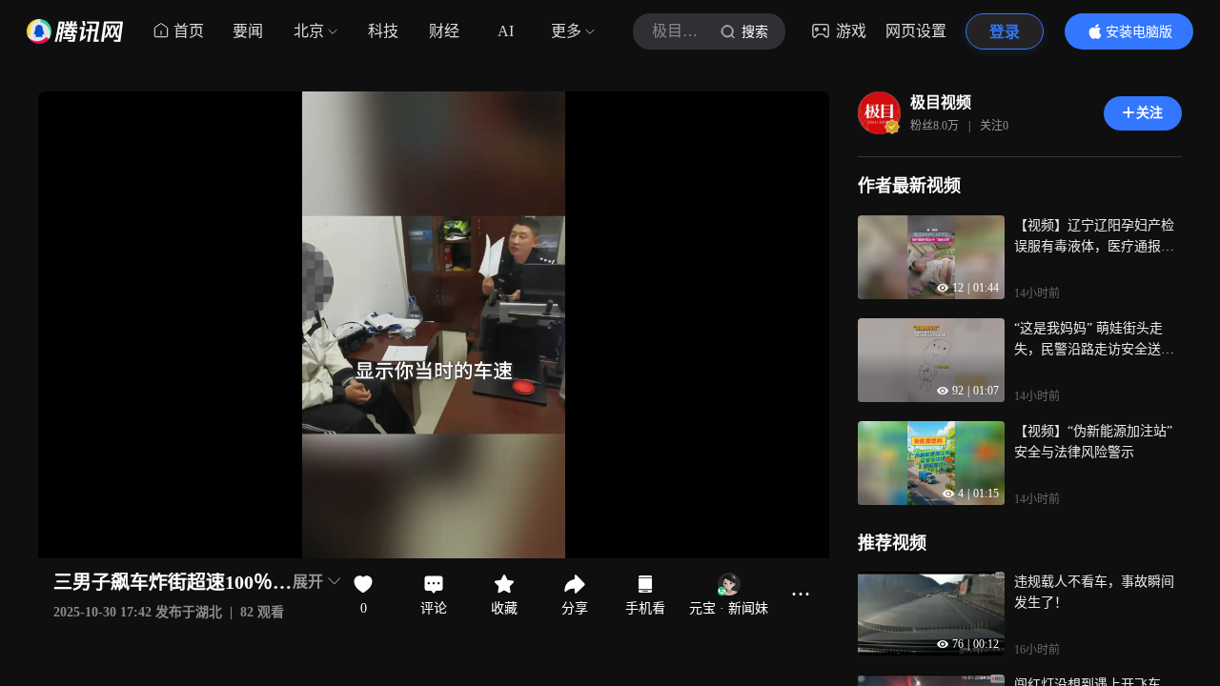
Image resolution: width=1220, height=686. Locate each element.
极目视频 (940, 102)
